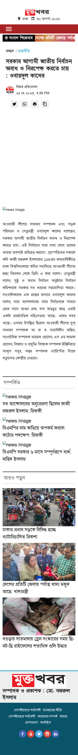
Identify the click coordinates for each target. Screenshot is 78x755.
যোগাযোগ (31, 722)
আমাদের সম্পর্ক (47, 716)
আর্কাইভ (45, 722)
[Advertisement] (39, 156)
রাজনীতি (24, 51)
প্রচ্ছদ (10, 51)
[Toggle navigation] (9, 28)
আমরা (63, 716)
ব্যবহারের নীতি (52, 710)
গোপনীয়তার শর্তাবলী (27, 710)
